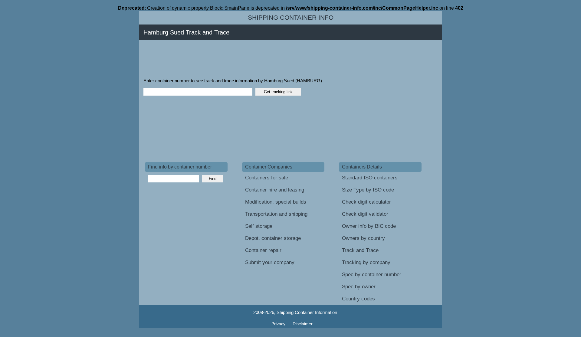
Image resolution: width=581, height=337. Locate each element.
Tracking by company (366, 262)
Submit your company (269, 262)
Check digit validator (365, 214)
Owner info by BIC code (369, 226)
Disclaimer (303, 323)
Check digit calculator (366, 202)
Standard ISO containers (370, 178)
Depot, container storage (273, 238)
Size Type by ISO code (368, 190)
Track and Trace (360, 250)
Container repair (263, 250)
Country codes (358, 299)
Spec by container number (371, 274)
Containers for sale (266, 178)
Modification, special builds (275, 202)
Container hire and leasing (274, 190)
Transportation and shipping (276, 214)
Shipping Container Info (290, 17)
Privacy (279, 323)
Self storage (258, 226)
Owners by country (363, 238)
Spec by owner (359, 287)
